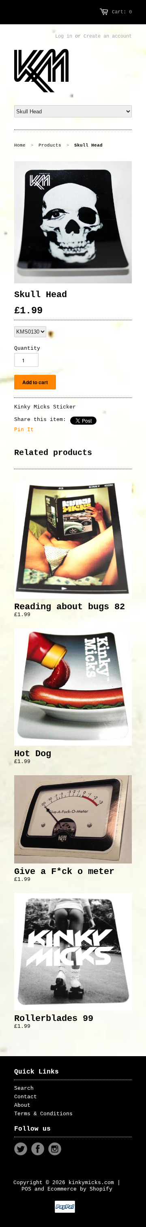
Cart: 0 (122, 12)
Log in (63, 36)
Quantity (27, 348)
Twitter (20, 1148)
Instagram (54, 1148)
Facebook (37, 1148)
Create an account (108, 36)
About (22, 1105)
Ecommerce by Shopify (79, 1189)
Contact (25, 1097)
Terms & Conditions (43, 1114)
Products (50, 145)
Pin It (24, 430)
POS (26, 1189)
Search (24, 1088)
